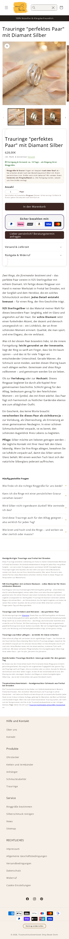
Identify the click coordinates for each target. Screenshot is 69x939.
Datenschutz (13, 870)
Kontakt (10, 736)
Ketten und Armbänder (19, 764)
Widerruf (11, 877)
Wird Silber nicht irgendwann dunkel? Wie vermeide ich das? (33, 508)
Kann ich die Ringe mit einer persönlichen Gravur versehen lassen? (31, 495)
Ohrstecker (12, 757)
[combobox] (44, 7)
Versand (31, 157)
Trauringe (12, 786)
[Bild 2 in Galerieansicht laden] (34, 116)
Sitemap (11, 828)
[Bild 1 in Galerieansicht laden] (16, 116)
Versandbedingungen (18, 863)
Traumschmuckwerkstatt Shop (32, 934)
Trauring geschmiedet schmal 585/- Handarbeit (47, 705)
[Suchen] (33, 7)
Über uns (11, 729)
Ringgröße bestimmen (19, 806)
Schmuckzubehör (16, 779)
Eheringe (25, 615)
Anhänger (12, 771)
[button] (6, 7)
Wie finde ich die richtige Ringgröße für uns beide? (32, 485)
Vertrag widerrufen (34, 926)
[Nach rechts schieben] (65, 117)
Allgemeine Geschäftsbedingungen (26, 856)
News (9, 821)
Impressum (12, 848)
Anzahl (9, 187)
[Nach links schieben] (3, 117)
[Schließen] (53, 7)
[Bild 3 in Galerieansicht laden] (52, 116)
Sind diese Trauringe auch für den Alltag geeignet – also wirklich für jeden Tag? (32, 520)
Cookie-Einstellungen (18, 885)
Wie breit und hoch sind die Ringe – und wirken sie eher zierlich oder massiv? (32, 532)
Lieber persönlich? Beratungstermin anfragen (32, 235)
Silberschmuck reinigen (20, 813)
